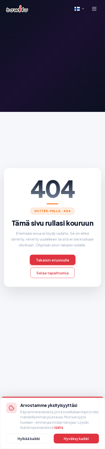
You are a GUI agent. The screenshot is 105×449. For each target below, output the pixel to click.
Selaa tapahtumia (52, 272)
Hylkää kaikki (29, 438)
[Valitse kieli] (79, 8)
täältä (58, 427)
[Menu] (94, 9)
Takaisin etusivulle (52, 260)
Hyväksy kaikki (76, 438)
